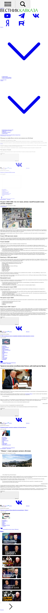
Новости (6, 168)
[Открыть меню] (7, 4)
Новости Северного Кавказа (6, 77)
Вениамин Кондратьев (5, 194)
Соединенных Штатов (28, 393)
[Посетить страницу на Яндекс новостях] (7, 26)
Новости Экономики (5, 347)
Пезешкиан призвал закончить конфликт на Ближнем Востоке (13, 427)
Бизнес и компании (5, 349)
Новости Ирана (4, 438)
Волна (3, 195)
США (3, 442)
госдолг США (4, 358)
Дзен (2, 168)
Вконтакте (27, 168)
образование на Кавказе (6, 525)
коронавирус (4, 359)
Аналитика (2, 79)
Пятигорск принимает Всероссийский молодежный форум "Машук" (14, 510)
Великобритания (5, 352)
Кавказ (3, 522)
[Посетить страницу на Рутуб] (22, 26)
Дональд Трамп (4, 357)
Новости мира (4, 346)
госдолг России (4, 355)
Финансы (3, 348)
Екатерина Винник (3, 206)
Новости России (5, 190)
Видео (1, 531)
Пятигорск (4, 523)
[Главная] (19, 11)
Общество (3, 439)
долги (3, 354)
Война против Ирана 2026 (6, 444)
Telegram (10, 168)
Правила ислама (4, 133)
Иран (3, 441)
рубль (3, 356)
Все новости (9, 135)
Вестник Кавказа (3, 135)
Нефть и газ (4, 131)
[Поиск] (22, 4)
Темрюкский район (5, 192)
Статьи (5, 79)
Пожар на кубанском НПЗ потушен (7, 172)
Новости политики (5, 440)
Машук (3, 524)
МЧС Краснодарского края (6, 193)
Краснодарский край (5, 191)
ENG (3, 8)
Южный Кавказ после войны (7, 130)
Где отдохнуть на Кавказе (6, 132)
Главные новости (5, 76)
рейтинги (3, 351)
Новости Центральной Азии (6, 78)
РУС (1, 8)
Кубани (1, 143)
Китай (3, 353)
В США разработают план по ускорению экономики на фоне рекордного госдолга (17, 335)
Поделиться (16, 160)
